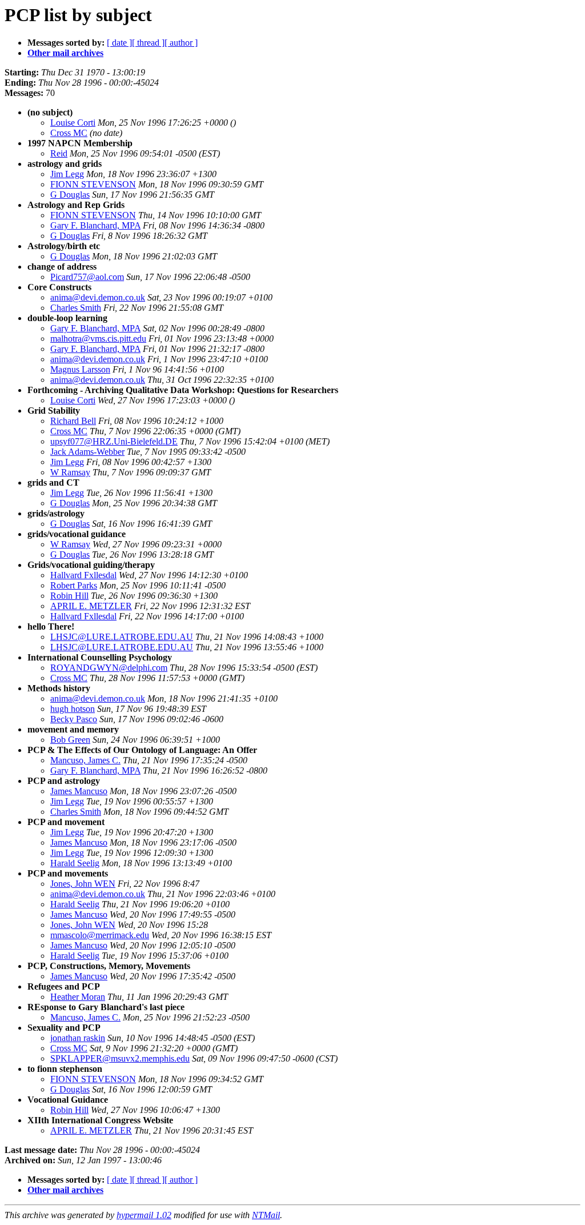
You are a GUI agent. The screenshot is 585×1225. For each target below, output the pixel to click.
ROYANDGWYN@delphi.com (108, 667)
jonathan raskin (77, 1038)
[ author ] (181, 42)
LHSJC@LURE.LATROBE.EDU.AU (121, 637)
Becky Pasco (73, 719)
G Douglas (70, 194)
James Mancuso (78, 791)
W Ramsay (70, 472)
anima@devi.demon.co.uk (97, 297)
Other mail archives (65, 53)
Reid (58, 153)
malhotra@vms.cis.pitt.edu (98, 338)
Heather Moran (77, 997)
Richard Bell (73, 421)
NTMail (266, 1215)
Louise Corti (72, 122)
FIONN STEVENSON (93, 184)
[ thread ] (148, 42)
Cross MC (68, 133)
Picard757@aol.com (87, 277)
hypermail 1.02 (144, 1215)
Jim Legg (67, 174)
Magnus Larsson (80, 369)
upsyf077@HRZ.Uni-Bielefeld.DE (114, 441)
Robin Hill (69, 596)
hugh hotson (72, 709)
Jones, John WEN (82, 883)
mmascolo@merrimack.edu (99, 935)
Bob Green (70, 739)
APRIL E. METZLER (91, 606)
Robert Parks (73, 585)
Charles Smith (75, 308)
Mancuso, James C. (85, 760)
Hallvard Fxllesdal (83, 575)
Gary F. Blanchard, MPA (95, 225)
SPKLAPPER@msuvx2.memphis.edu (120, 1058)
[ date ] (119, 42)
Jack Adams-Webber (87, 452)
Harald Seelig (74, 863)
